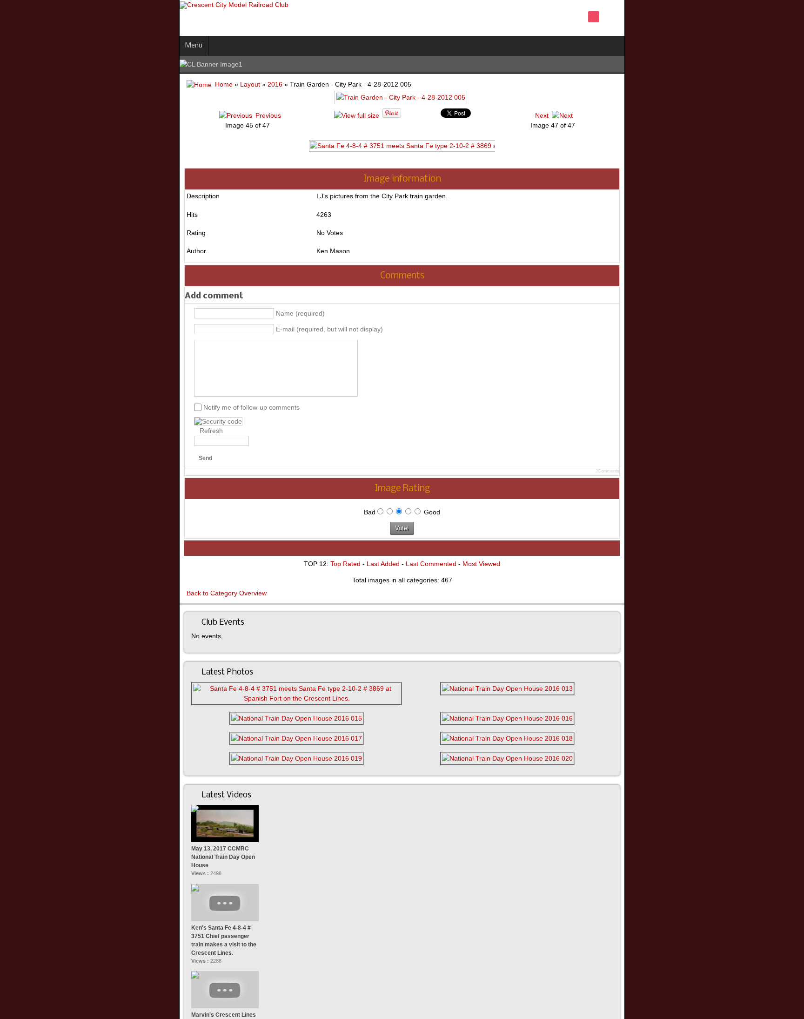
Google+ (788, 16)
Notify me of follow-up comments (73, 407)
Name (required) (121, 313)
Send (27, 458)
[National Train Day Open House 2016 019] (207, 748)
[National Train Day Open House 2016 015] (207, 708)
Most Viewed (481, 563)
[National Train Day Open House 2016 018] (596, 728)
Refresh (32, 430)
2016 (96, 84)
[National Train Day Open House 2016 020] (596, 748)
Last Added (383, 563)
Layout (71, 84)
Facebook (740, 16)
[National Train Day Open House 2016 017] (207, 728)
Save (772, 16)
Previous (143, 115)
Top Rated (345, 563)
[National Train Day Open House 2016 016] (596, 708)
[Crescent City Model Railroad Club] (55, 5)
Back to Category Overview (48, 593)
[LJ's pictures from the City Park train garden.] (402, 101)
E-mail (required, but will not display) (150, 329)
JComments (786, 471)
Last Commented (431, 563)
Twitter (756, 16)
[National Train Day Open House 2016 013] (596, 688)
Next (666, 115)
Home (45, 84)
